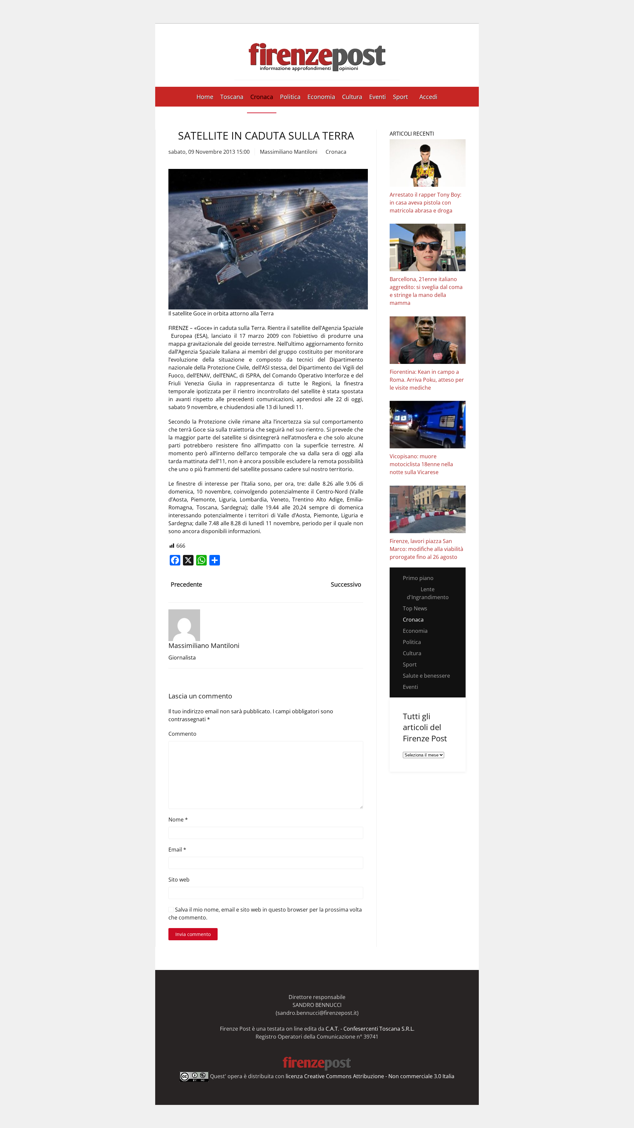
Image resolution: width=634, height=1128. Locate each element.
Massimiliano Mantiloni (288, 151)
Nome (178, 819)
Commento (182, 733)
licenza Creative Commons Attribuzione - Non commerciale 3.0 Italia (370, 1076)
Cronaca (261, 97)
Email (177, 849)
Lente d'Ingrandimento (428, 593)
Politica (290, 97)
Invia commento (193, 934)
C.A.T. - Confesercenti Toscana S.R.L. (370, 1028)
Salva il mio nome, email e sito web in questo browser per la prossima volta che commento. (265, 913)
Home (204, 97)
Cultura (352, 97)
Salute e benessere (426, 675)
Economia (321, 97)
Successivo (346, 584)
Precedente (186, 584)
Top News (415, 608)
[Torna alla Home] (317, 55)
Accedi (428, 97)
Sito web (179, 879)
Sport (400, 97)
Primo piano (418, 578)
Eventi (377, 97)
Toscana (231, 97)
